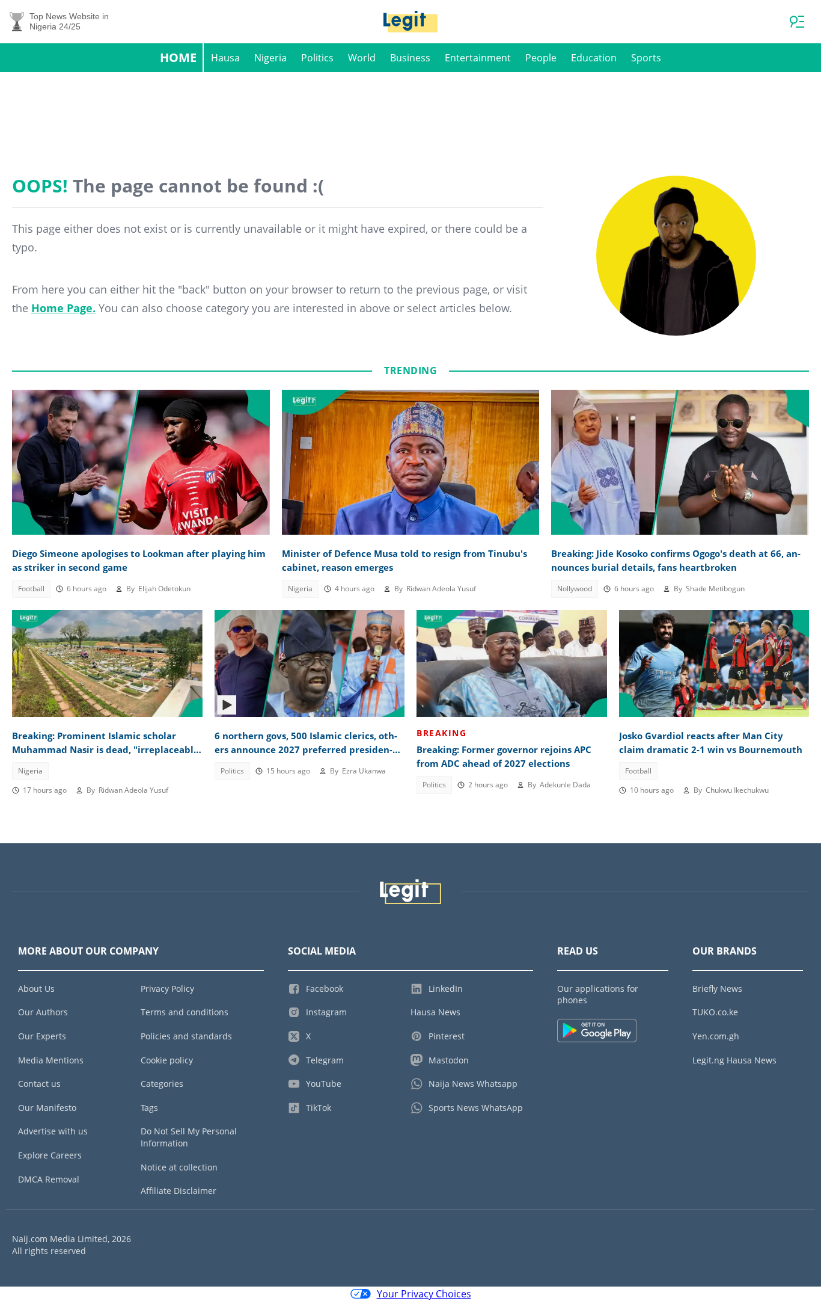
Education (594, 57)
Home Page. (63, 308)
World (362, 57)
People (541, 57)
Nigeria (270, 57)
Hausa (225, 57)
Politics (317, 57)
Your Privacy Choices (424, 1293)
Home (178, 57)
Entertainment (478, 57)
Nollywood (574, 588)
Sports (646, 57)
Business (410, 57)
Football (31, 588)
